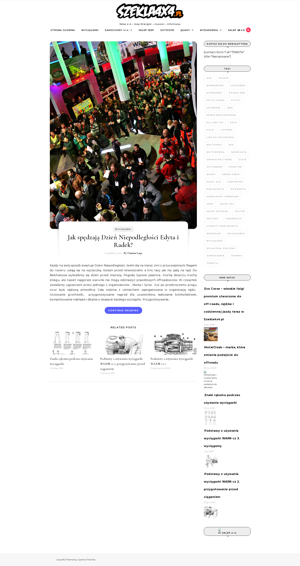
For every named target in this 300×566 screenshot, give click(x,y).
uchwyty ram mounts (222, 226)
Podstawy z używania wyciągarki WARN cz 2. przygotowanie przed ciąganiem (122, 364)
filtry (235, 100)
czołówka (238, 85)
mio (231, 145)
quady (211, 174)
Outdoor (167, 30)
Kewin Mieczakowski (221, 115)
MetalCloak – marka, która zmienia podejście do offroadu (224, 355)
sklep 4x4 (227, 204)
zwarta (212, 263)
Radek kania (231, 174)
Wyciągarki (90, 30)
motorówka (216, 152)
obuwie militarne (219, 159)
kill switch (215, 122)
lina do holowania (220, 137)
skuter (240, 211)
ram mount (236, 182)
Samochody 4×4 (117, 30)
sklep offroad (217, 211)
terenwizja (233, 218)
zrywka (236, 255)
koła (233, 122)
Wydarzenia (209, 30)
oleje (243, 159)
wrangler (214, 233)
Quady (185, 30)
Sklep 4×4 (235, 30)
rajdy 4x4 (214, 182)
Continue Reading (123, 310)
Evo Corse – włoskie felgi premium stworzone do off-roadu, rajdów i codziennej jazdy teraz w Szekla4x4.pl (224, 304)
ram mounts (215, 189)
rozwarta (238, 189)
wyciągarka (236, 233)
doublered (214, 93)
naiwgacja (239, 152)
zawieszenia (215, 255)
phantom (235, 167)
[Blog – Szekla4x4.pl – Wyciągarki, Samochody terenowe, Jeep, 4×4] (150, 11)
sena (210, 204)
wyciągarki (215, 241)
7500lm (224, 78)
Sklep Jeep (146, 30)
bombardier (215, 85)
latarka (227, 130)
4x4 (209, 78)
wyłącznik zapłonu (221, 248)
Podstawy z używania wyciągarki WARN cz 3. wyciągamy (222, 438)
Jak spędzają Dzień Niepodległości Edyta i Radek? (123, 241)
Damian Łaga (134, 253)
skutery (213, 218)
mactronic (214, 145)
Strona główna (63, 30)
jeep (230, 108)
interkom (213, 108)
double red (237, 93)
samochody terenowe (223, 196)
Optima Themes (86, 559)
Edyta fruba (216, 100)
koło (210, 130)
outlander (214, 167)
